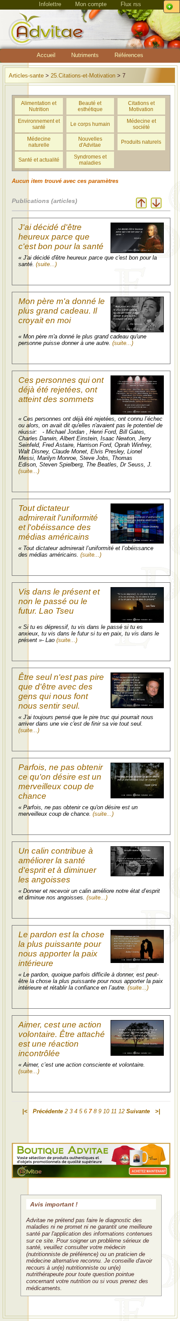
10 (106, 1111)
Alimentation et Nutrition (38, 106)
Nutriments (85, 55)
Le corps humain (90, 124)
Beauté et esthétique (90, 106)
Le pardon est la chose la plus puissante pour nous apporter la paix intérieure (61, 949)
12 (121, 1111)
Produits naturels (141, 142)
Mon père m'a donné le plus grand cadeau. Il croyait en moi (61, 311)
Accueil (46, 55)
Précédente (48, 1111)
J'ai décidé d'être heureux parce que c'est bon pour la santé (61, 237)
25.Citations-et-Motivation (83, 75)
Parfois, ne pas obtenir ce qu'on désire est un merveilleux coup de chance (60, 782)
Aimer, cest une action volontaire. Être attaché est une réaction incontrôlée (61, 1039)
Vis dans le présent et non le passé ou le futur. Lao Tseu (59, 601)
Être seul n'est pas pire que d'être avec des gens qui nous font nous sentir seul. (61, 691)
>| (157, 1111)
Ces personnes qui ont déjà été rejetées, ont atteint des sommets (61, 389)
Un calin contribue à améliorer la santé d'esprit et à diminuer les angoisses (57, 865)
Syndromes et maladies (90, 160)
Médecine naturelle (39, 142)
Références (128, 55)
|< (25, 1111)
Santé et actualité (38, 160)
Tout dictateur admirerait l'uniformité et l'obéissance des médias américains (58, 522)
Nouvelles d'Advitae (90, 142)
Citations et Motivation (141, 106)
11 (114, 1111)
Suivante (138, 1111)
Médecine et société (141, 124)
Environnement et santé (39, 124)
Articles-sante (26, 75)
